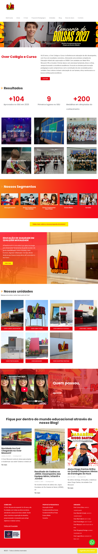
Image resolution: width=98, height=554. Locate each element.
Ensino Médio (47, 515)
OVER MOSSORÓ (37, 361)
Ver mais (4, 465)
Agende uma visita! (87, 551)
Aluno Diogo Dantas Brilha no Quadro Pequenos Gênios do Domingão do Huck (83, 471)
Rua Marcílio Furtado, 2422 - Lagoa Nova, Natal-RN (61, 311)
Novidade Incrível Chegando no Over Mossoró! (11, 450)
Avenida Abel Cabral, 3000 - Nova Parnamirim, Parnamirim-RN (85, 311)
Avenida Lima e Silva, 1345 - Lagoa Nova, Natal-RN (36, 311)
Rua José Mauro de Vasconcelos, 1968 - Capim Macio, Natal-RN (12, 344)
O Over (26, 18)
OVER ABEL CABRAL (86, 328)
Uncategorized (17, 456)
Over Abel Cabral (82, 519)
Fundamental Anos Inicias (50, 510)
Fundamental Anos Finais (50, 513)
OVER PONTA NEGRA (12, 361)
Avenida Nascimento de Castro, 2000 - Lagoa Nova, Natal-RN (12, 311)
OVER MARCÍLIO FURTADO (61, 328)
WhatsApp (12, 316)
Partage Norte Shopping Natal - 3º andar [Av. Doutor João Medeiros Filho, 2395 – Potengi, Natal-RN (61, 344)
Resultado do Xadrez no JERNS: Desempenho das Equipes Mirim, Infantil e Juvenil (48, 475)
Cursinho (45, 518)
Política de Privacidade (11, 526)
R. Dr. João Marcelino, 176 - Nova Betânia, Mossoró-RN (36, 344)
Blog (60, 18)
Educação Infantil (48, 507)
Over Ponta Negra (83, 521)
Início (18, 18)
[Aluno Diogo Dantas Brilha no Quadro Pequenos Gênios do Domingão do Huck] (83, 447)
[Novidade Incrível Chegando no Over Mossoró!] (16, 436)
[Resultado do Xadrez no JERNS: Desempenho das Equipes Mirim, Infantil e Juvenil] (50, 448)
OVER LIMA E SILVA (37, 328)
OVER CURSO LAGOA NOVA (12, 328)
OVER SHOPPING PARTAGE (61, 361)
